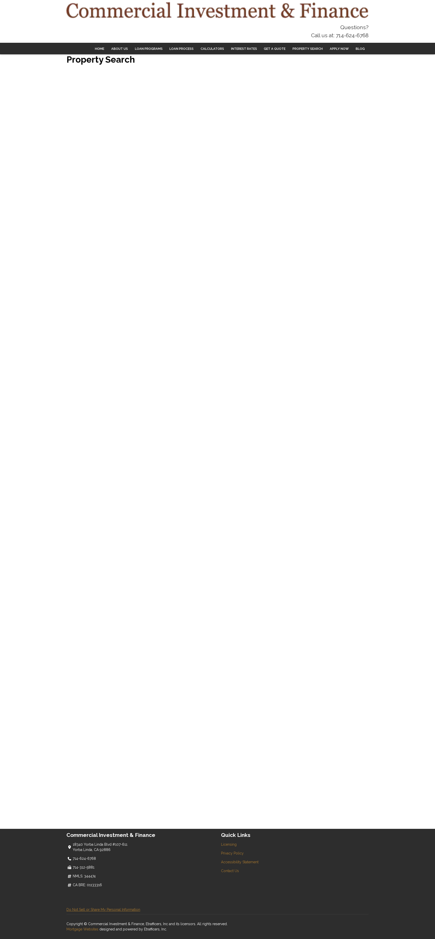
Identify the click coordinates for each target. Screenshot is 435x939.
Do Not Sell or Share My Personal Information (103, 910)
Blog (360, 49)
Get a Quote (274, 49)
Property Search (308, 49)
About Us (119, 49)
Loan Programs (149, 49)
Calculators (212, 49)
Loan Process (181, 49)
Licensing (229, 844)
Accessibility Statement (240, 862)
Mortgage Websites (82, 929)
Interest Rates (244, 49)
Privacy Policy (232, 853)
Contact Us (230, 871)
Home (99, 49)
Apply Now (339, 49)
